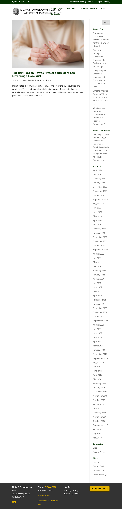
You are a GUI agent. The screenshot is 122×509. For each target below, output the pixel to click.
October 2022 (99, 245)
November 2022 (100, 241)
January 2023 (99, 233)
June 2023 (97, 212)
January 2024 (99, 182)
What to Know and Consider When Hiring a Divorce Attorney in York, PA (101, 97)
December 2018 (100, 391)
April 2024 (97, 170)
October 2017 (99, 421)
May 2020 (97, 337)
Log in (96, 462)
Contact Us (55, 14)
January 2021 (99, 304)
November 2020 (100, 312)
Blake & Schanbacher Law (24, 80)
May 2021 (97, 291)
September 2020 (100, 320)
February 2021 (99, 299)
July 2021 (97, 283)
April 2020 (97, 341)
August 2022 (98, 254)
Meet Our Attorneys (67, 8)
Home (53, 8)
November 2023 (100, 191)
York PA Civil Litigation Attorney (99, 2)
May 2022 (97, 262)
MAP (14, 502)
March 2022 (98, 266)
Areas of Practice (88, 8)
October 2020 (99, 316)
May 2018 (97, 408)
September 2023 (100, 199)
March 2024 (98, 174)
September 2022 (100, 249)
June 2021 (97, 287)
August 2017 (98, 429)
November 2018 (100, 396)
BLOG (103, 8)
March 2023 (98, 224)
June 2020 (97, 333)
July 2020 (97, 329)
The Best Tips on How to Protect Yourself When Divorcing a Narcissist (43, 74)
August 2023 (98, 203)
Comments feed (100, 470)
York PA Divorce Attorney (77, 2)
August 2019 (98, 362)
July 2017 (97, 433)
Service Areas (99, 452)
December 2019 (100, 354)
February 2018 (99, 412)
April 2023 (97, 220)
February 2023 (99, 228)
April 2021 (97, 295)
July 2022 (97, 258)
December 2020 (100, 308)
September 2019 (100, 358)
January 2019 (99, 387)
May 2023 (97, 216)
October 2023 (99, 195)
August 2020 (98, 325)
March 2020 (98, 345)
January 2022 (99, 274)
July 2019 (97, 366)
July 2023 (97, 207)
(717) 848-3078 (19, 2)
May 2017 (97, 437)
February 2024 (99, 178)
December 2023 (100, 187)
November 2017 (100, 417)
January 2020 (99, 350)
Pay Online (98, 488)
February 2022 (99, 270)
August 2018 (98, 404)
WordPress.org (100, 474)
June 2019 (97, 370)
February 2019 (99, 383)
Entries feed (98, 466)
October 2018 (99, 400)
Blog (49, 80)
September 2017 (100, 425)
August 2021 (98, 279)
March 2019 (98, 379)
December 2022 (100, 237)
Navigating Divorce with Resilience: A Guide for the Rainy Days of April (101, 39)
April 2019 (97, 375)
